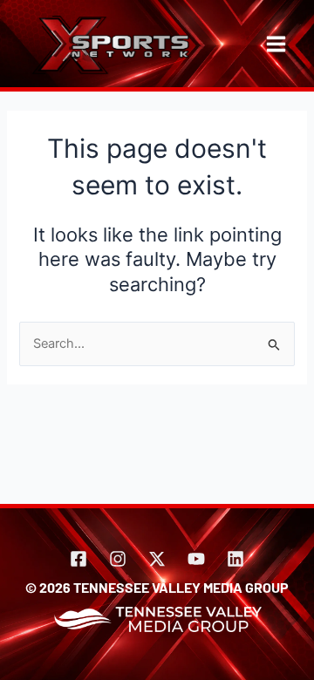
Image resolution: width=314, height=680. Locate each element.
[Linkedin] (235, 559)
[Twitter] (157, 559)
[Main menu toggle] (276, 44)
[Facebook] (78, 559)
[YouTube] (196, 559)
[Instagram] (117, 559)
